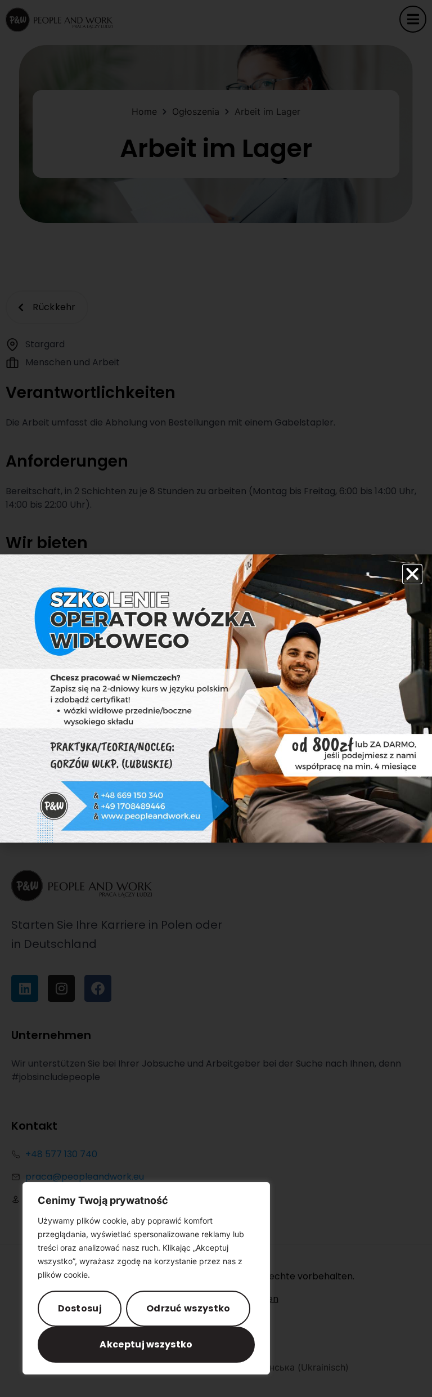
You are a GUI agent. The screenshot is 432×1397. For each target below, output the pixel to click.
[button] (412, 574)
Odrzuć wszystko (188, 1308)
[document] (216, 698)
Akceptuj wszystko (146, 1344)
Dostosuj (80, 1308)
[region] (146, 1278)
